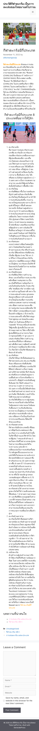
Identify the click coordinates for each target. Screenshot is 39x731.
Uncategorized (12, 629)
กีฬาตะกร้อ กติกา (16, 622)
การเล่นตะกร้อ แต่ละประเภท (20, 619)
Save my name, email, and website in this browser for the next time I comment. (19, 700)
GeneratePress (19, 728)
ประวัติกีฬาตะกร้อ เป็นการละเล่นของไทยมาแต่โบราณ (19, 5)
